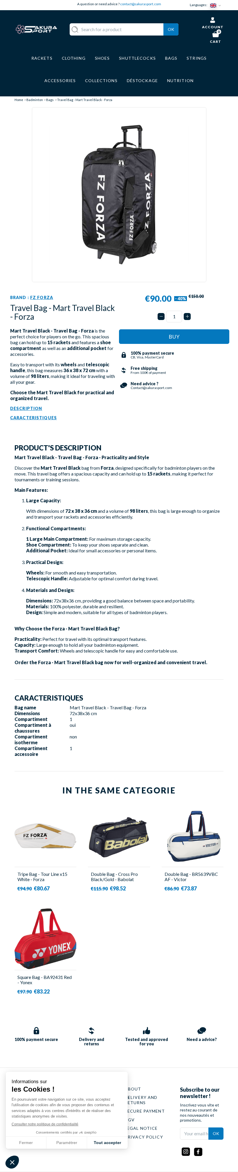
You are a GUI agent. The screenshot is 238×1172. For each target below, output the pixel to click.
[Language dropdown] (216, 5)
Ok (171, 29)
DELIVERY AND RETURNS (141, 1100)
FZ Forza (41, 297)
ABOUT (133, 1088)
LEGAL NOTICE (141, 1128)
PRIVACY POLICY (144, 1136)
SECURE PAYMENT (145, 1111)
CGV (130, 1119)
